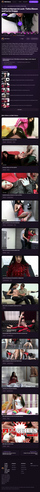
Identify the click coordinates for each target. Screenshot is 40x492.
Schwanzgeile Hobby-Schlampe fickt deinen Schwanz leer (15, 333)
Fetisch (4, 335)
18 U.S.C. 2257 (23, 469)
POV (11, 280)
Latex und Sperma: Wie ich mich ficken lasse (12, 360)
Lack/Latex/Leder (34, 38)
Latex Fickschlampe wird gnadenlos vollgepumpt (13, 278)
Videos (20, 1)
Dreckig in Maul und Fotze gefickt (10, 167)
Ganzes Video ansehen (11, 67)
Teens (28, 38)
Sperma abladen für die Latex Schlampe (11, 222)
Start (2, 6)
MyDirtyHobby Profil (34, 465)
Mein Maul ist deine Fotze (8, 443)
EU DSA (22, 473)
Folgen (22, 39)
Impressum (23, 465)
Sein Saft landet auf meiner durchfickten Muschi (13, 416)
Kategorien (25, 1)
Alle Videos (20, 109)
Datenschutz (23, 467)
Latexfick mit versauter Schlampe (10, 388)
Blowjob (4, 169)
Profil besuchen (34, 2)
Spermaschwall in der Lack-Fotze (10, 139)
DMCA (22, 471)
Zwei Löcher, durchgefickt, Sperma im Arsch (12, 305)
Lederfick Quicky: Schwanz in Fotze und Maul (12, 195)
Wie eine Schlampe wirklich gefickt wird (11, 250)
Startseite (13, 465)
